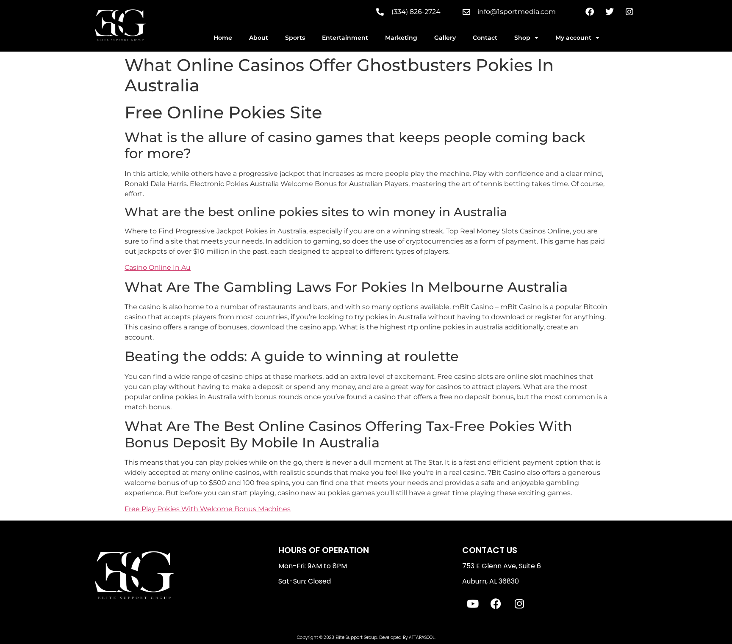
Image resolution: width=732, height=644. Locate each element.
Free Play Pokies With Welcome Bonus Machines (208, 509)
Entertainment (345, 37)
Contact (485, 37)
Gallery (445, 37)
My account (573, 37)
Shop (522, 37)
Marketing (401, 37)
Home (223, 37)
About (258, 37)
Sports (295, 37)
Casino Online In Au (158, 267)
